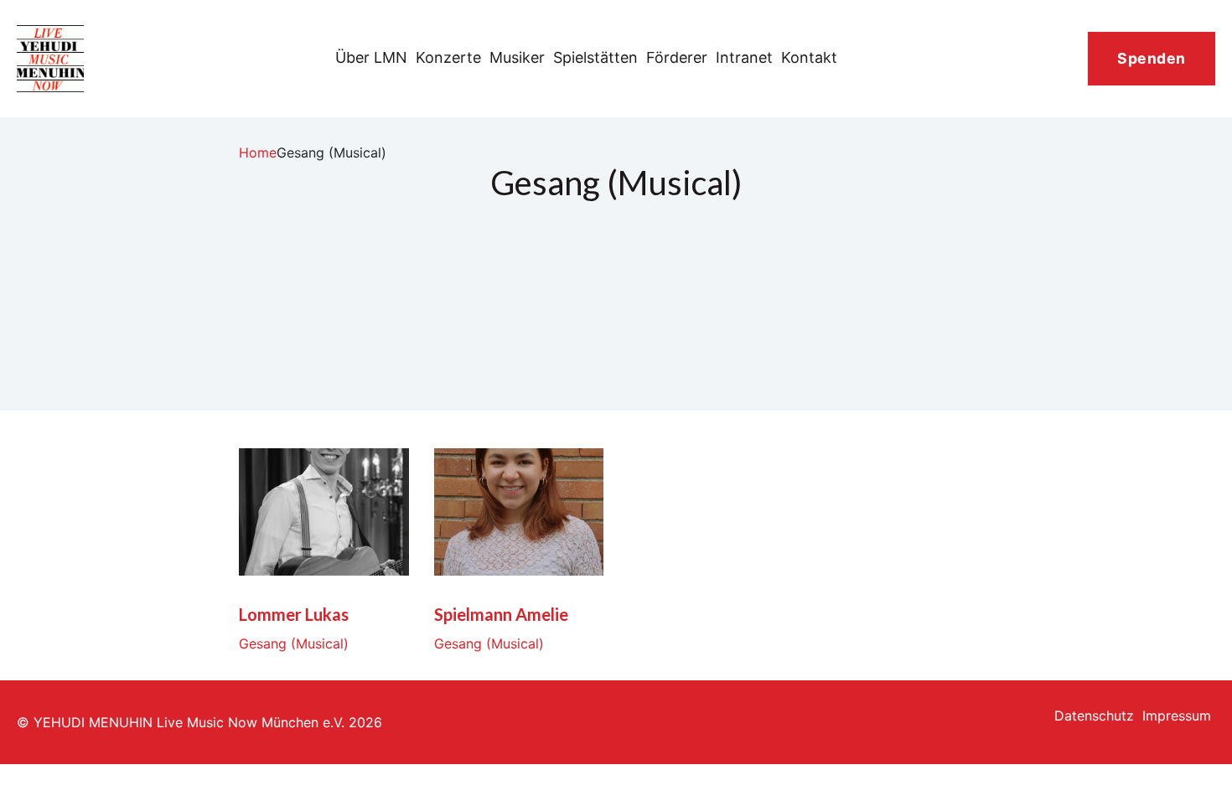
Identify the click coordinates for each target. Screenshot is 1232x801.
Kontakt (809, 57)
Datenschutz (1094, 715)
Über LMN (371, 57)
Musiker (517, 57)
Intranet (744, 57)
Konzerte (448, 57)
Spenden (1151, 58)
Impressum (1176, 715)
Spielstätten (595, 57)
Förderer (676, 57)
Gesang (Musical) (294, 643)
